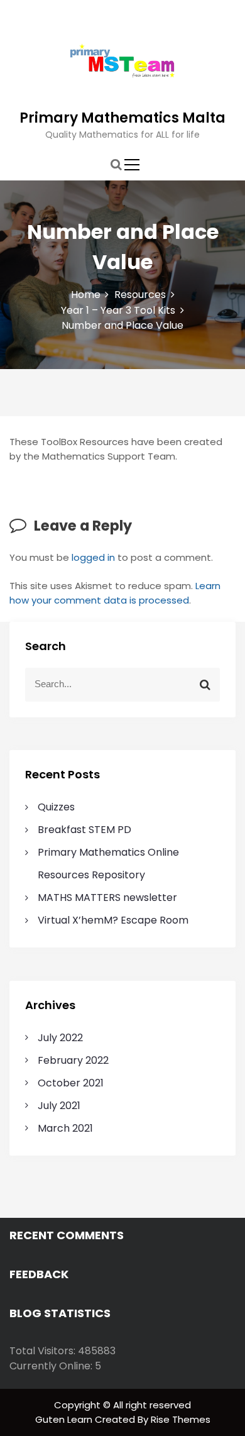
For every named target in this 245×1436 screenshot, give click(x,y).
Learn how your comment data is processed (114, 593)
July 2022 (60, 1037)
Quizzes (56, 807)
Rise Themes (180, 1419)
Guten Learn (65, 1419)
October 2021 (71, 1083)
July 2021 (59, 1105)
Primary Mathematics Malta (122, 118)
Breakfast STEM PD (84, 829)
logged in (93, 557)
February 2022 (73, 1060)
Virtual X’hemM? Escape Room (113, 920)
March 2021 (65, 1128)
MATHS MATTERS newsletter (107, 897)
